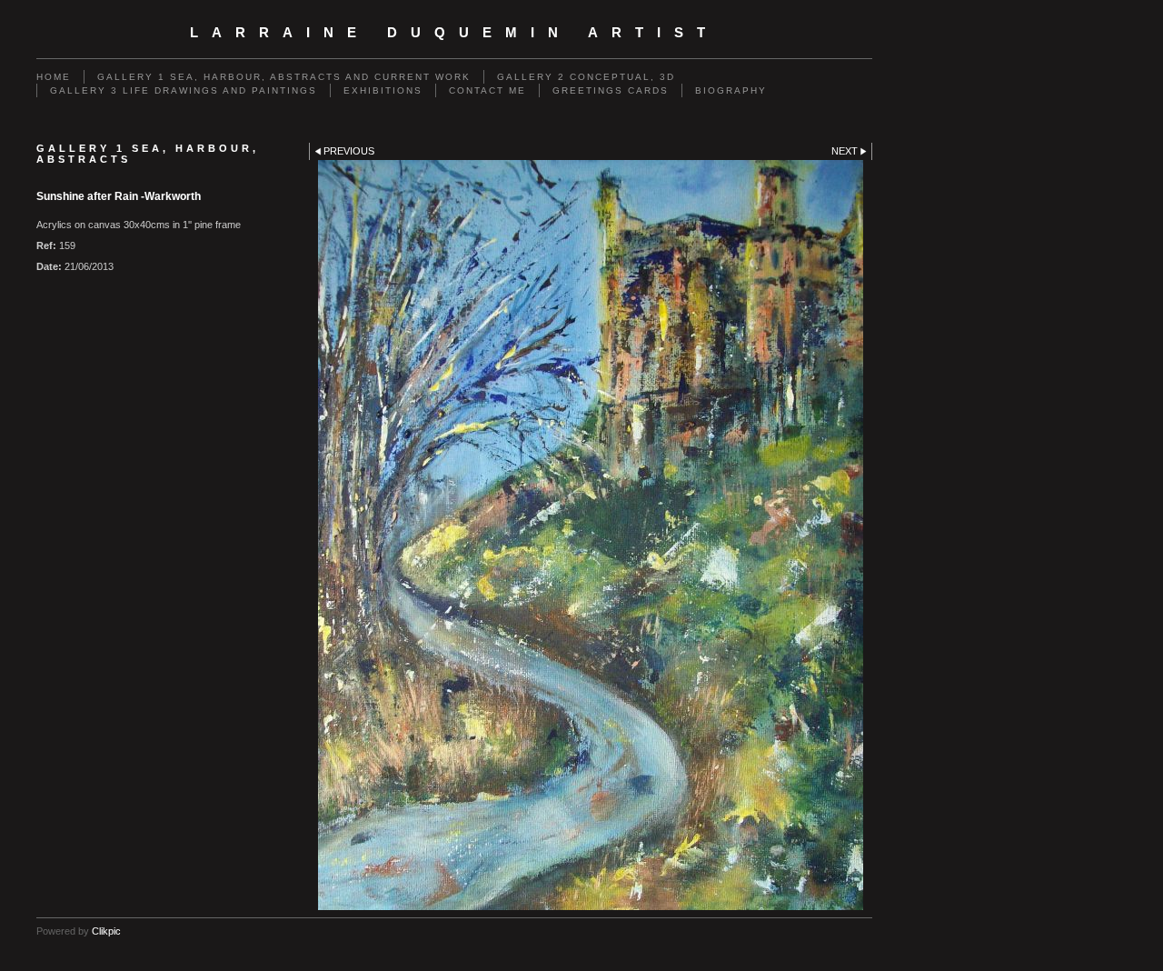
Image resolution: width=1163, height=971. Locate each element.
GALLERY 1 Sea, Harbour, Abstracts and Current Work (284, 77)
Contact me (487, 90)
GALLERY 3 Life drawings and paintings (183, 90)
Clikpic (106, 931)
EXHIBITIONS (382, 90)
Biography (731, 90)
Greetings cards (610, 90)
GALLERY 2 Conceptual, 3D (586, 77)
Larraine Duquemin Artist (454, 32)
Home (53, 77)
